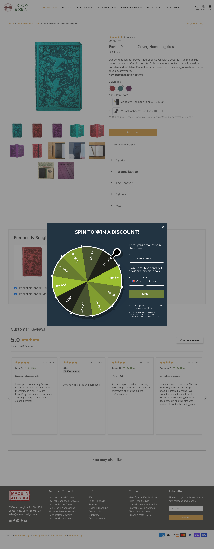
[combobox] (136, 281)
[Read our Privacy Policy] (162, 313)
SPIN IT (146, 293)
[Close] (163, 227)
